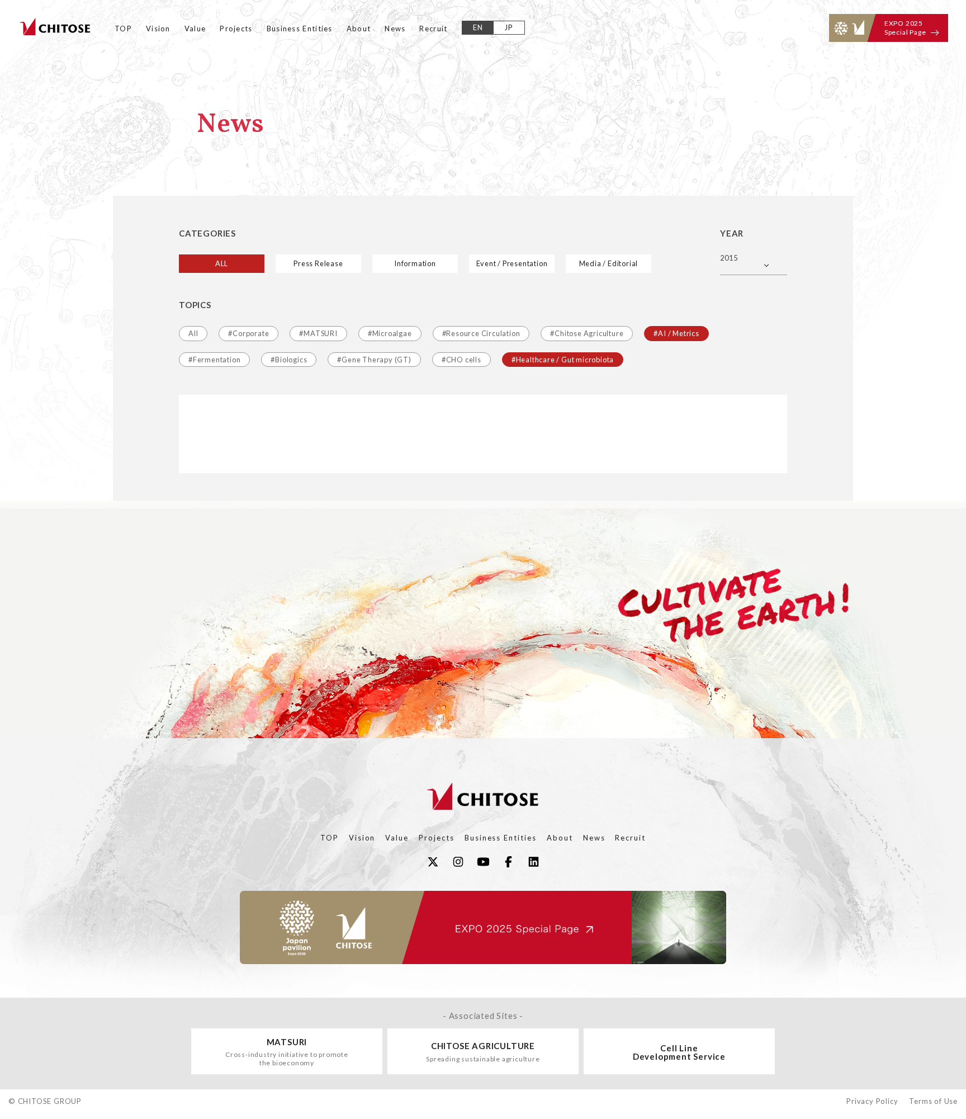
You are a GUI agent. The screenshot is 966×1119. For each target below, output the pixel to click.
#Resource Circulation (481, 333)
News (395, 28)
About (359, 28)
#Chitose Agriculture (586, 333)
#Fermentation (214, 359)
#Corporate (248, 333)
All (193, 333)
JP (509, 27)
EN (478, 27)
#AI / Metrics (676, 333)
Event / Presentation (512, 263)
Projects (236, 28)
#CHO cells (461, 359)
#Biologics (289, 359)
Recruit (433, 28)
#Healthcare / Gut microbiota (563, 359)
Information (415, 263)
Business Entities (300, 28)
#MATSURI (318, 333)
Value (195, 28)
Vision (158, 28)
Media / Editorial (608, 263)
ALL (221, 263)
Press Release (318, 263)
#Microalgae (390, 333)
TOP (123, 28)
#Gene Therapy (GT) (374, 359)
